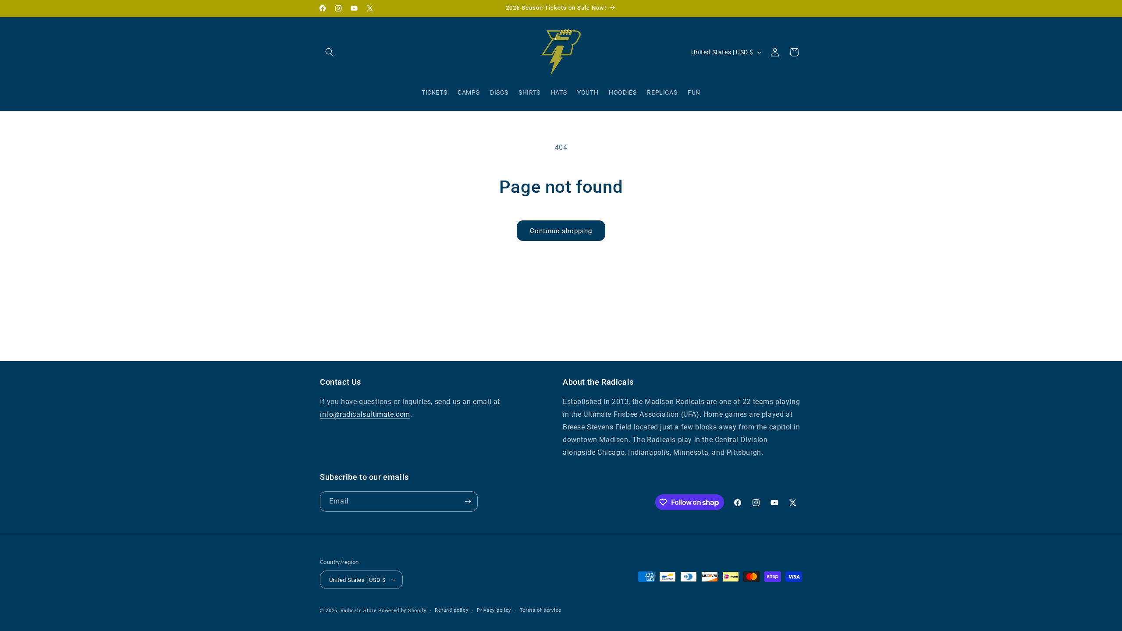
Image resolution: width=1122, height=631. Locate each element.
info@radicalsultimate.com (365, 414)
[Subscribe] (467, 501)
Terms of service (540, 610)
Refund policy (451, 610)
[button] (329, 52)
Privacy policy (494, 610)
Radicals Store (359, 610)
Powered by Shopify (402, 610)
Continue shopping (561, 231)
